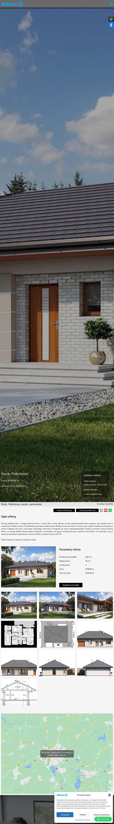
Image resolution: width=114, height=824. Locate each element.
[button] (109, 795)
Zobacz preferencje (101, 815)
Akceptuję (65, 815)
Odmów (83, 815)
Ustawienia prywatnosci (82, 820)
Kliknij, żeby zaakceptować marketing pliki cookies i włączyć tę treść (57, 754)
